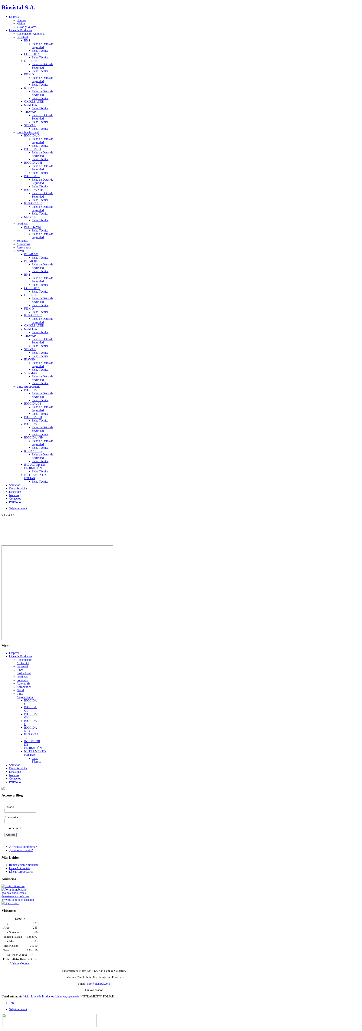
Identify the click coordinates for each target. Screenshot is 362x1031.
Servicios (14, 765)
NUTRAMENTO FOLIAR (35, 753)
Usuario (9, 807)
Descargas (15, 771)
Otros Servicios (18, 768)
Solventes (22, 680)
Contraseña (11, 817)
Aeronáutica (24, 686)
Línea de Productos (20, 656)
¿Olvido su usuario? (21, 850)
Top (11, 1002)
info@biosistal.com (98, 983)
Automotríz (23, 683)
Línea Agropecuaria (25, 695)
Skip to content (18, 508)
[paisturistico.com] (13, 886)
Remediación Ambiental (24, 661)
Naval (20, 690)
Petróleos (22, 676)
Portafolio (15, 781)
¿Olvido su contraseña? (23, 846)
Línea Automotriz (19, 868)
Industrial (22, 666)
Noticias (14, 775)
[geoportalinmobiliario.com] (20, 899)
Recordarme (12, 828)
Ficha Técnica (36, 760)
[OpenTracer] (10, 903)
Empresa (14, 653)
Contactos (15, 778)
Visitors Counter (20, 963)
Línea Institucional (24, 671)
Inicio (26, 996)
